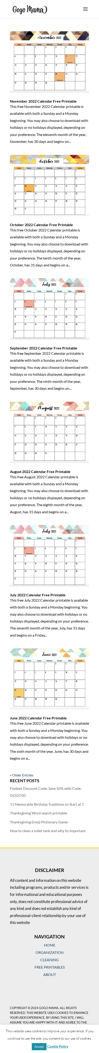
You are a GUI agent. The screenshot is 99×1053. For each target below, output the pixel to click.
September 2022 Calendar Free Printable (43, 348)
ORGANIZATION (49, 952)
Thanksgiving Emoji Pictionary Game (39, 822)
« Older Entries (21, 775)
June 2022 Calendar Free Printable (38, 718)
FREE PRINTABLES (50, 967)
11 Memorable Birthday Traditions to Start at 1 (47, 804)
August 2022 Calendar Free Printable (40, 471)
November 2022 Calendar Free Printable (43, 101)
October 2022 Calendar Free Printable (41, 224)
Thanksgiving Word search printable (38, 813)
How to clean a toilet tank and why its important (48, 830)
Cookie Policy (57, 1046)
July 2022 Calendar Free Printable (38, 595)
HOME (49, 945)
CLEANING (49, 960)
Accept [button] (39, 1046)
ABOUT (49, 974)
